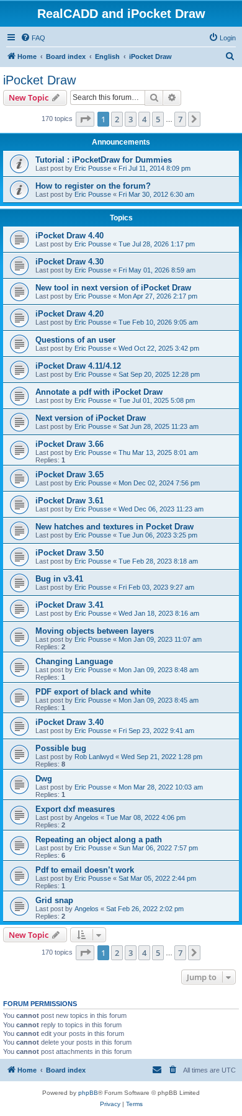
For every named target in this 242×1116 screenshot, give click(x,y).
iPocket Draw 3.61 (69, 500)
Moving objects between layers (94, 631)
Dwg (43, 778)
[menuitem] (32, 37)
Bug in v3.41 (59, 578)
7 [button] (180, 119)
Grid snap (54, 900)
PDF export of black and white (93, 691)
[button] (85, 119)
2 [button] (117, 119)
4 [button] (144, 119)
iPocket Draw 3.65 (69, 474)
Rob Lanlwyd (94, 756)
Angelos (86, 817)
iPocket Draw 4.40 (69, 235)
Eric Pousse (92, 168)
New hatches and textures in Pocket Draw (114, 526)
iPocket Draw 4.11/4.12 (78, 366)
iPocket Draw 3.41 (69, 605)
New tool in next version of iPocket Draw (113, 287)
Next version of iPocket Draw (90, 418)
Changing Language (74, 661)
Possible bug (60, 748)
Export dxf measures (75, 809)
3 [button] (130, 119)
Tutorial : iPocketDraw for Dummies (103, 159)
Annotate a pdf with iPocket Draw (99, 392)
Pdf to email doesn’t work (84, 870)
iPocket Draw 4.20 (69, 313)
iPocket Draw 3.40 (69, 722)
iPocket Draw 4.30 (69, 261)
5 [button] (158, 119)
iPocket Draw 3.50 (69, 552)
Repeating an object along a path (98, 839)
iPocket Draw (39, 80)
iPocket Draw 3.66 (69, 444)
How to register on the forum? (93, 186)
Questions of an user (75, 339)
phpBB (88, 1092)
